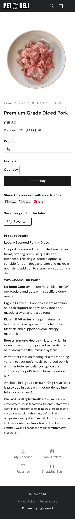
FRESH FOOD (52, 103)
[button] (16, 6)
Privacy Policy (27, 501)
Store (22, 103)
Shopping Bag (52, 471)
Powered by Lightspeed (37, 508)
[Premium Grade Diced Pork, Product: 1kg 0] (37, 61)
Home (8, 103)
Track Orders (51, 457)
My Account (23, 457)
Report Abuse (48, 501)
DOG (34, 103)
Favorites (23, 471)
